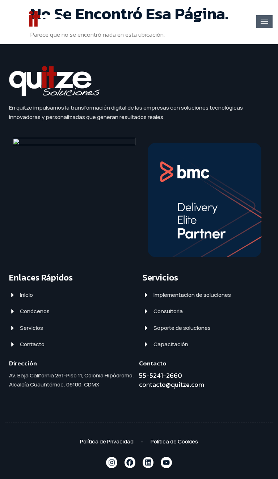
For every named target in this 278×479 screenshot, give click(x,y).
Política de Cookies (174, 441)
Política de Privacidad (107, 441)
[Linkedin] (148, 462)
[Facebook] (130, 462)
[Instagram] (111, 462)
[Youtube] (166, 462)
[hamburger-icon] (264, 21)
